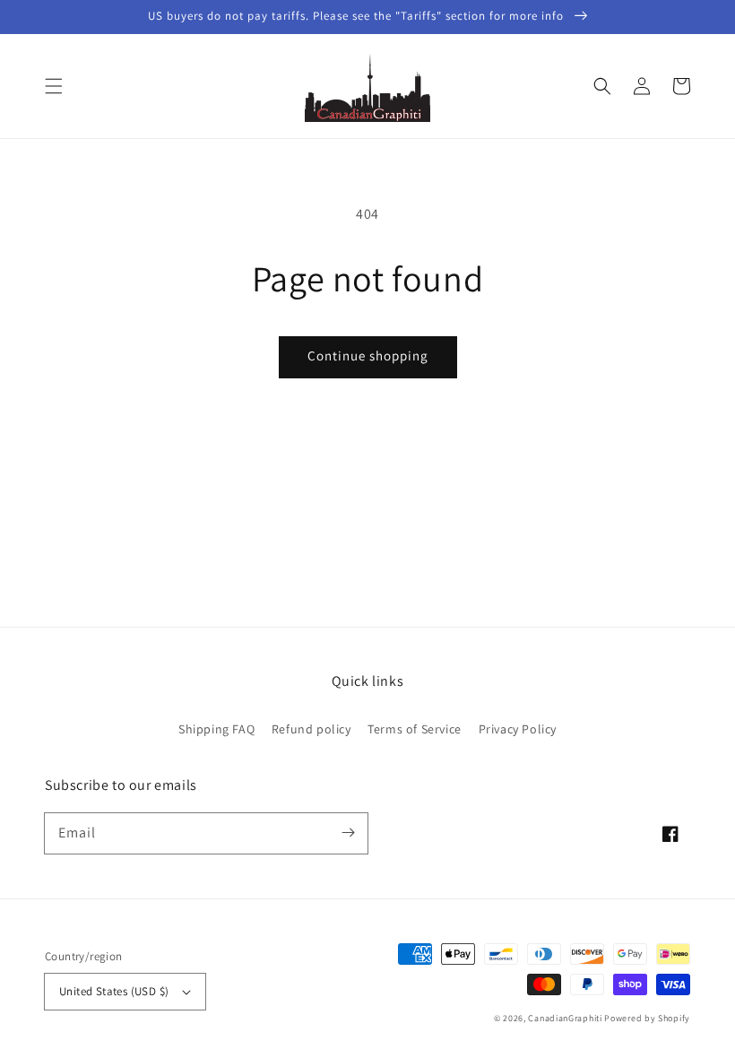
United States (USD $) (114, 991)
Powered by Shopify (647, 1018)
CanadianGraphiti (564, 1018)
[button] (54, 86)
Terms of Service (415, 729)
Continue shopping (367, 355)
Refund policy (311, 729)
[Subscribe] (348, 833)
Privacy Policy (518, 729)
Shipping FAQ (216, 729)
